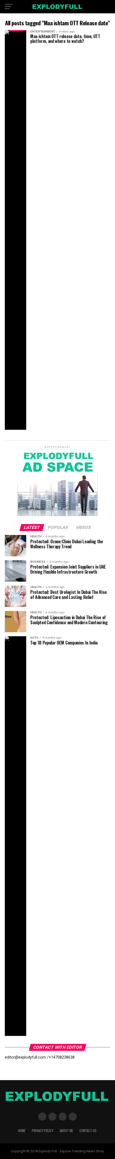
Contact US (88, 1130)
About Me (66, 1130)
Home (21, 1130)
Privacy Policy (42, 1130)
